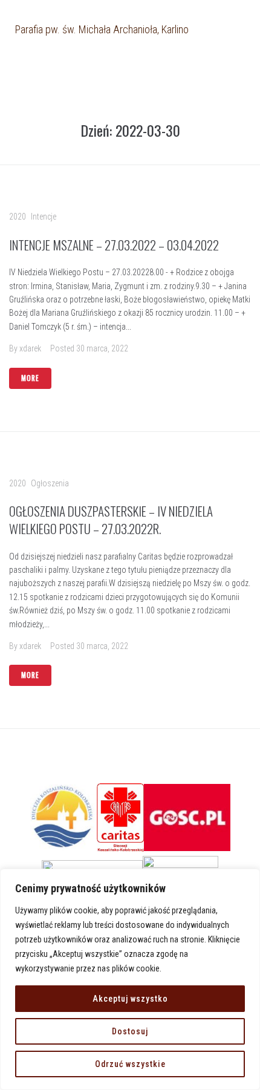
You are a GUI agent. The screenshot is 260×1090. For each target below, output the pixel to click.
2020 (17, 216)
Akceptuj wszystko (130, 999)
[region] (130, 979)
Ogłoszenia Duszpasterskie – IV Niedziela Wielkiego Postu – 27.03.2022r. (111, 519)
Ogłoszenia (50, 483)
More (30, 378)
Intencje (43, 216)
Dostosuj (130, 1031)
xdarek (30, 348)
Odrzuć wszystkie (130, 1064)
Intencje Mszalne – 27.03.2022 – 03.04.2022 (114, 244)
